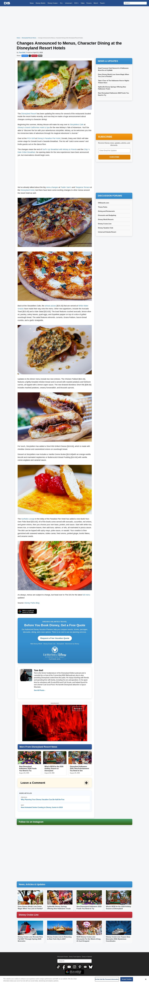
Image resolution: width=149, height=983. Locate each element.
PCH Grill (31, 138)
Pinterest (34, 55)
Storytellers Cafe (76, 125)
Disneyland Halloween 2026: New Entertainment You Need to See (79, 769)
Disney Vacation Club (105, 228)
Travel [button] (102, 3)
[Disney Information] (7, 3)
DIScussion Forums (62, 956)
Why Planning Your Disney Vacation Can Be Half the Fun (42, 798)
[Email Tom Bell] (35, 694)
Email (40, 55)
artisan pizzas (50, 306)
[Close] (146, 979)
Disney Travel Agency (75, 956)
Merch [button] (96, 3)
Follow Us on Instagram (31, 822)
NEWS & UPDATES (108, 61)
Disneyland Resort (28, 114)
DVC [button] (76, 3)
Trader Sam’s (66, 187)
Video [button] (82, 3)
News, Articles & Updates (32, 884)
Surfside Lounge (28, 519)
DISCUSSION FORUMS (110, 195)
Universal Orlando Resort (107, 232)
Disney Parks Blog (31, 603)
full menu (86, 595)
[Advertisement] (55, 171)
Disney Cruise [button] (52, 3)
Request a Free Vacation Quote (54, 638)
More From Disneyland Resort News (38, 747)
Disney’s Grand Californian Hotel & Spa (34, 127)
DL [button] (61, 3)
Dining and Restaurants (106, 211)
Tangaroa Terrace (83, 187)
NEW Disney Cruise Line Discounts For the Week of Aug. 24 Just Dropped (89, 939)
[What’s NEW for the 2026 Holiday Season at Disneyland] (54, 757)
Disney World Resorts (106, 219)
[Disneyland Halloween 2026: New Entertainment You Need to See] (80, 757)
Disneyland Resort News (29, 38)
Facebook (24, 55)
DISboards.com (103, 203)
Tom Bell (22, 52)
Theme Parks (102, 207)
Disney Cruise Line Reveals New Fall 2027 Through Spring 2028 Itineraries (30, 939)
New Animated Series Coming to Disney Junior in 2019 (42, 806)
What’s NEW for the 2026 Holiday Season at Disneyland (53, 769)
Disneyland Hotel (27, 190)
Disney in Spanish (87, 956)
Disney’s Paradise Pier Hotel (48, 138)
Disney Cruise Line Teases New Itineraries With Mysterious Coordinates (118, 939)
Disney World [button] (40, 3)
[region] (74, 979)
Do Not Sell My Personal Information (107, 979)
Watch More (78, 709)
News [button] (32, 3)
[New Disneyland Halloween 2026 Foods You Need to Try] (29, 757)
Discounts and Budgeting (107, 215)
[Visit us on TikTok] (58, 966)
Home (18, 38)
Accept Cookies (127, 979)
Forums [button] (89, 3)
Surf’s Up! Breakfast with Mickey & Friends (59, 149)
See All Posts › (39, 690)
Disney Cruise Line (104, 224)
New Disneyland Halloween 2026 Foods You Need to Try (28, 769)
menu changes (52, 187)
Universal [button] (68, 3)
